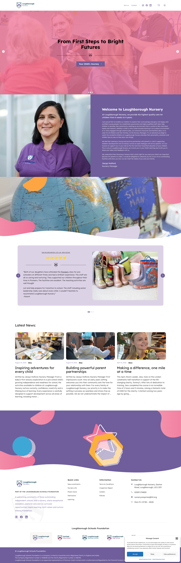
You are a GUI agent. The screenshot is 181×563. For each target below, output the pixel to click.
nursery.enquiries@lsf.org (145, 497)
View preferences (170, 554)
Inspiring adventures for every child (34, 369)
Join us (126, 5)
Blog (30, 363)
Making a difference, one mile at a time (141, 369)
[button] (177, 538)
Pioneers (65, 272)
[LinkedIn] (150, 5)
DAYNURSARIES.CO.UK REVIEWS (56, 252)
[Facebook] (147, 5)
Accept (135, 554)
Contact (134, 5)
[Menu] (164, 5)
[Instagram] (143, 5)
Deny (152, 554)
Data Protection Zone (145, 559)
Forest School (88, 64)
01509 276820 (140, 492)
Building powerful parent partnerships (86, 369)
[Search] (159, 5)
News (130, 363)
